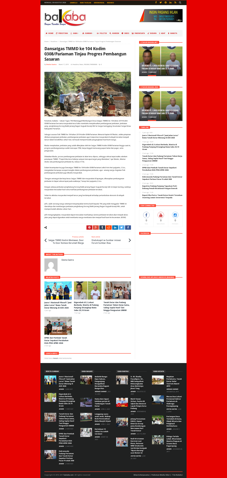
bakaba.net (69, 475)
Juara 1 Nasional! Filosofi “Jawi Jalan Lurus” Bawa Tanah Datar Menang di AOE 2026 (57, 305)
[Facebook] (155, 2)
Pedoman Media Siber (160, 475)
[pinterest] (89, 227)
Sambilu (73, 3)
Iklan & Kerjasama (141, 475)
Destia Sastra (51, 64)
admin (144, 72)
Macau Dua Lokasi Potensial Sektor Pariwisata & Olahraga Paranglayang (174, 401)
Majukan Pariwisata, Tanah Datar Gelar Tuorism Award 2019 (174, 381)
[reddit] (109, 227)
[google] (96, 227)
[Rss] (175, 2)
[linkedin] (115, 227)
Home (46, 41)
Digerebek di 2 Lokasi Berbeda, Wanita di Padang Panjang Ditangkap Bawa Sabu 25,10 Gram (160, 67)
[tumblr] (102, 227)
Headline (54, 41)
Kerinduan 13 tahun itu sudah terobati (101, 431)
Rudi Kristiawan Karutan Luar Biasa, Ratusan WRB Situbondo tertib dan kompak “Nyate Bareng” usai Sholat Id (139, 446)
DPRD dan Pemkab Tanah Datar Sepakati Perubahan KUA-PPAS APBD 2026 (56, 340)
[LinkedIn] (170, 2)
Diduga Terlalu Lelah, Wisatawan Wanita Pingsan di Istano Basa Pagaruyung (174, 441)
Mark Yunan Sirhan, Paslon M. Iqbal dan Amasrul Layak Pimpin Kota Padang (138, 403)
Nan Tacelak (85, 3)
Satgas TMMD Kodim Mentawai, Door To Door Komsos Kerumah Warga (66, 240)
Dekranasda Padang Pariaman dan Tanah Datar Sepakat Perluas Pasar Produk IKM (66, 456)
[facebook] (128, 227)
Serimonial (99, 3)
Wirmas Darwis (101, 391)
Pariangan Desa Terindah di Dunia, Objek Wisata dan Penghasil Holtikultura (174, 421)
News (81, 64)
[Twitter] (160, 2)
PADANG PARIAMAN (90, 64)
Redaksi (110, 3)
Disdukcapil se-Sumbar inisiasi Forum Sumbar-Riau (106, 240)
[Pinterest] (165, 2)
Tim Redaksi (177, 475)
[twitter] (122, 227)
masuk (55, 358)
